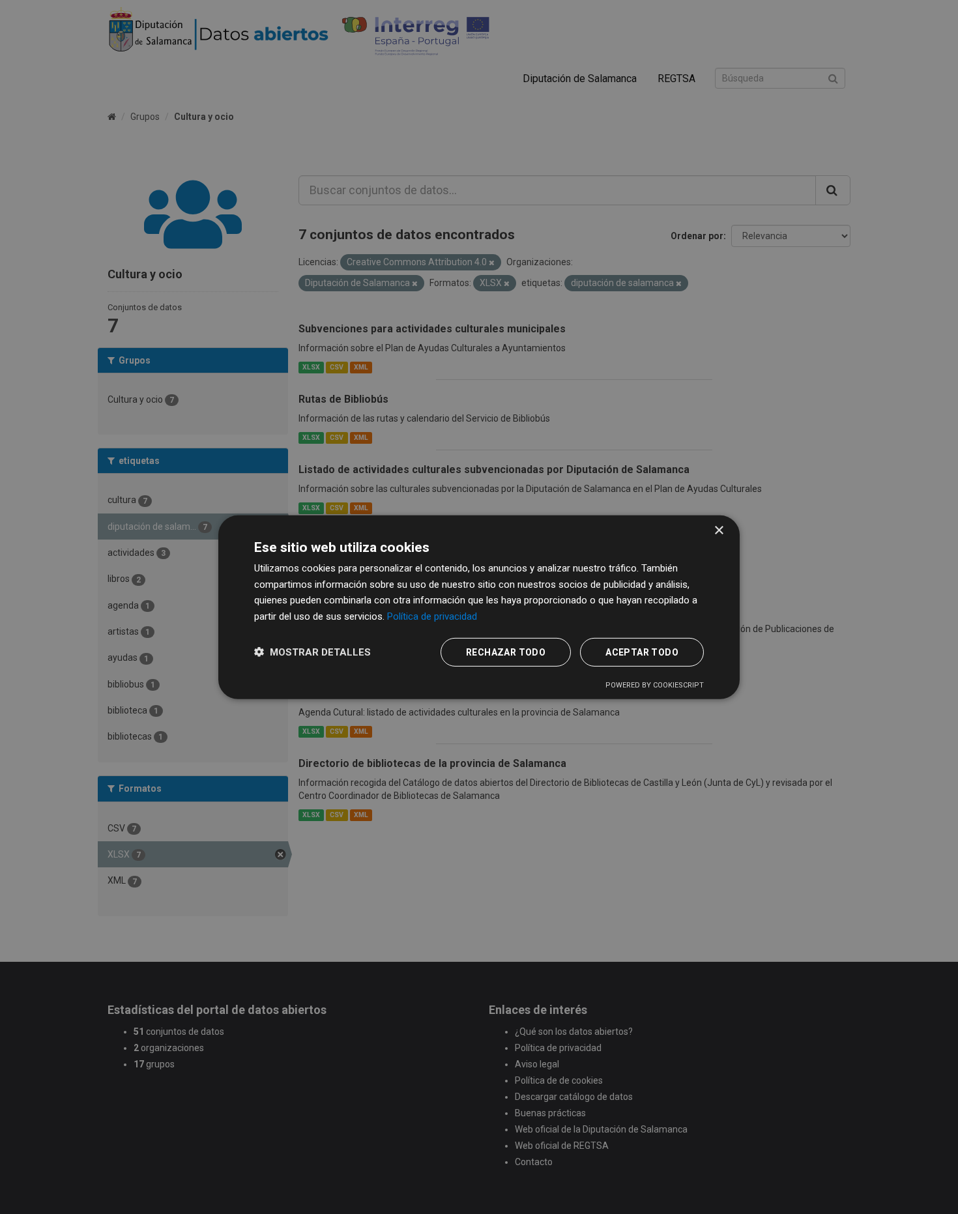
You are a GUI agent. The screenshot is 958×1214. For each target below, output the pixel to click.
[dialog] (479, 607)
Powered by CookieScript (654, 685)
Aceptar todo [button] (641, 652)
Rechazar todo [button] (505, 652)
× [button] (718, 530)
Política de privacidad (432, 616)
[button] (312, 652)
